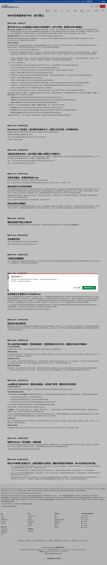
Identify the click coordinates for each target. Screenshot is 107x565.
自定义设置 (77, 287)
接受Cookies (90, 287)
